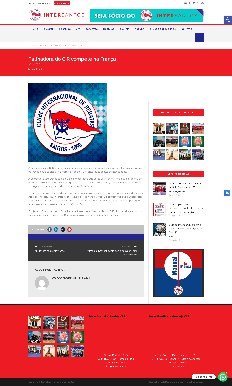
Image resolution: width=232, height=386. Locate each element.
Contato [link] (186, 29)
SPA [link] (78, 29)
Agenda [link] (139, 29)
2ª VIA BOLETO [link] (61, 3)
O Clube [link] (49, 29)
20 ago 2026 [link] (174, 216)
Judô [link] (171, 237)
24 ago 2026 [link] (174, 195)
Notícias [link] (108, 29)
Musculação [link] (187, 212)
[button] (223, 377)
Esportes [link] (92, 29)
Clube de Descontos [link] (163, 29)
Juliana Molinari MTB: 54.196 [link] (71, 277)
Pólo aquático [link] (177, 192)
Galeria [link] (124, 29)
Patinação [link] (42, 45)
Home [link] (35, 29)
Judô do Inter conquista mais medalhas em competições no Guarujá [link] (185, 228)
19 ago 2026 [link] (174, 240)
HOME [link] (31, 3)
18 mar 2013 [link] (34, 64)
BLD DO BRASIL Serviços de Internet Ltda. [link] (184, 382)
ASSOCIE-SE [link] (44, 3)
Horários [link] (65, 29)
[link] (228, 20)
